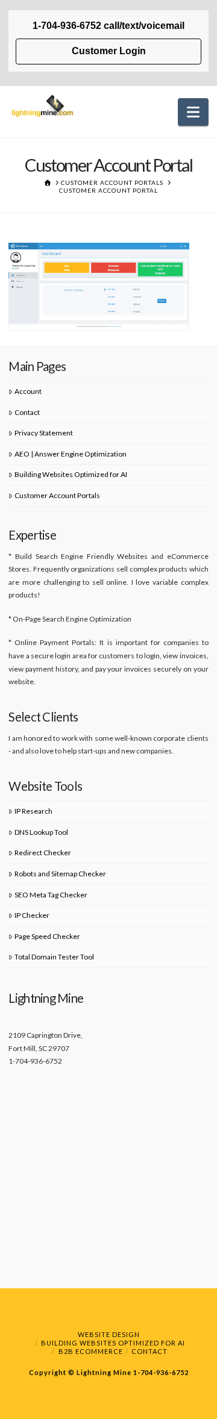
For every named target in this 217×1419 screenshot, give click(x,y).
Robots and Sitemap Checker (60, 873)
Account (28, 391)
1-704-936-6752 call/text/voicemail (108, 25)
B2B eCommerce (90, 1351)
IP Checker (31, 915)
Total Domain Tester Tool (54, 956)
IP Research (33, 811)
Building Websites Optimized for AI (70, 474)
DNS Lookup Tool (41, 832)
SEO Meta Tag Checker (50, 894)
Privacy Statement (43, 432)
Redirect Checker (42, 852)
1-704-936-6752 (160, 1372)
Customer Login (109, 51)
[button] (193, 112)
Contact (27, 412)
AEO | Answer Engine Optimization (70, 453)
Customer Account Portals (57, 495)
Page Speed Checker (47, 936)
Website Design (109, 1334)
